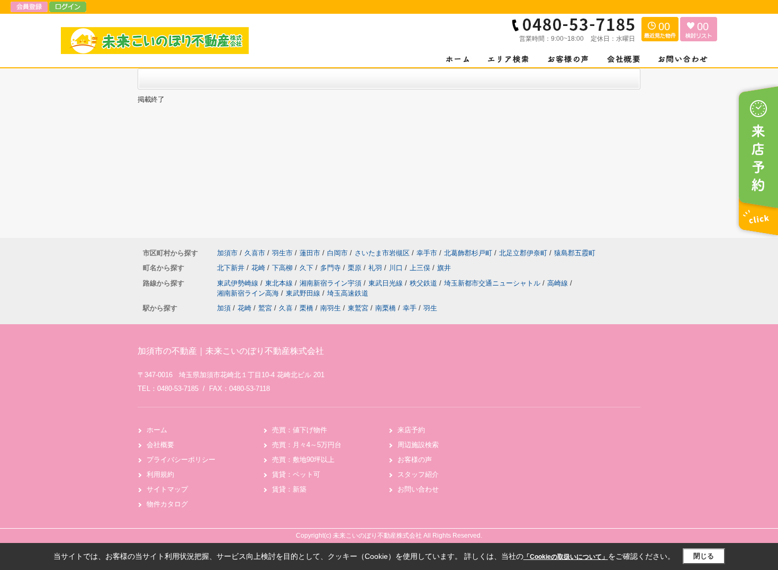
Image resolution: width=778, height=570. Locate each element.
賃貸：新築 (289, 489)
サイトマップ (167, 489)
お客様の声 (414, 460)
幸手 (410, 308)
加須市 (227, 253)
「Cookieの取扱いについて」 (565, 556)
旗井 (444, 268)
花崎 (259, 268)
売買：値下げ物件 (299, 430)
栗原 (356, 268)
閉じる (703, 556)
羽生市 (282, 253)
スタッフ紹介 (418, 474)
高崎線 (558, 283)
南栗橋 (385, 308)
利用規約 (160, 474)
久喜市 (255, 253)
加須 (224, 308)
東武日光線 (386, 283)
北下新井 (232, 268)
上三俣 (421, 268)
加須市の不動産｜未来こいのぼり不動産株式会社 (231, 350)
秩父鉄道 (424, 283)
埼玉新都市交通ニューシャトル (493, 283)
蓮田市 (310, 253)
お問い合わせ (418, 489)
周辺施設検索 (418, 445)
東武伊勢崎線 (238, 283)
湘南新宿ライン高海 (249, 293)
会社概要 (160, 445)
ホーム (157, 430)
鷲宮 (265, 308)
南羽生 (330, 308)
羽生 (430, 308)
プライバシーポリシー (181, 460)
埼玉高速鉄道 (347, 293)
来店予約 (411, 430)
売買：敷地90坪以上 (303, 460)
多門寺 (331, 268)
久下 (307, 268)
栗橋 (306, 308)
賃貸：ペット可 (296, 474)
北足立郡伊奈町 (523, 253)
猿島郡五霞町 (574, 253)
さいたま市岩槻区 (382, 253)
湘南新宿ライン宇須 (332, 283)
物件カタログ (167, 504)
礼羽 (376, 268)
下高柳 (283, 268)
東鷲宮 (358, 308)
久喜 (286, 308)
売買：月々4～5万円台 (306, 445)
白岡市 (337, 253)
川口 (397, 268)
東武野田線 (304, 293)
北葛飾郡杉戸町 (468, 253)
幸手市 (427, 253)
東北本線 (280, 283)
